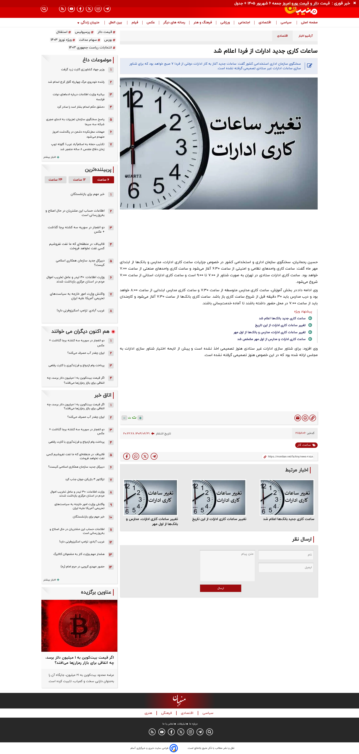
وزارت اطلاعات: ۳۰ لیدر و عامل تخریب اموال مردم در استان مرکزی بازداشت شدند (76, 279)
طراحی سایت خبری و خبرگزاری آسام (149, 748)
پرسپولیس (82, 32)
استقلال (62, 32)
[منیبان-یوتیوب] (71, 8)
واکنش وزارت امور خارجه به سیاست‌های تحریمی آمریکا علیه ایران (77, 296)
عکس (151, 23)
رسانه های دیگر (174, 23)
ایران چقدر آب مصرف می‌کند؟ (86, 353)
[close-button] (355, 3)
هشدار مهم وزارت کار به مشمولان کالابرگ (79, 554)
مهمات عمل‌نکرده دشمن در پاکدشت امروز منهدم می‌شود (78, 134)
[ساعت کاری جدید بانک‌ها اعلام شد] (287, 497)
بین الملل (116, 23)
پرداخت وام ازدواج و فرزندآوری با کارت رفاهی (76, 365)
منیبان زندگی (90, 23)
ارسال (221, 588)
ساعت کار (304, 445)
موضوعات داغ (97, 60)
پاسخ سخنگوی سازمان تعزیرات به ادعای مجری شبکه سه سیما (75, 121)
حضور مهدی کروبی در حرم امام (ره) (83, 567)
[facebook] (126, 456)
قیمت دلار (105, 32)
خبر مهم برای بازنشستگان (88, 194)
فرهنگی (167, 713)
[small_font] (124, 417)
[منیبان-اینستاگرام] (98, 8)
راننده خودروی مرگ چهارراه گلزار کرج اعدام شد (76, 82)
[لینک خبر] (312, 418)
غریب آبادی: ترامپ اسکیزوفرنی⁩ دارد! (81, 310)
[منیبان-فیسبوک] (80, 8)
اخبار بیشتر (49, 157)
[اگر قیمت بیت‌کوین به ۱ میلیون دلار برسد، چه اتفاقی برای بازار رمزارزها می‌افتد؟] (79, 626)
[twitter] (144, 456)
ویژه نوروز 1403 (61, 40)
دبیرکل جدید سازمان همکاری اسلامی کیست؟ (76, 467)
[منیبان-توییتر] (89, 8)
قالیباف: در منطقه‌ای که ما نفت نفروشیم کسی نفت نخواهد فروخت (77, 246)
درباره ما (193, 724)
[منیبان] (276, 9)
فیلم (135, 23)
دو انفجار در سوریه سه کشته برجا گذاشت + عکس (77, 343)
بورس (108, 40)
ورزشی (225, 23)
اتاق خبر (102, 395)
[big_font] (140, 417)
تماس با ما (168, 724)
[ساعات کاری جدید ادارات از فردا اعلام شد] (154, 456)
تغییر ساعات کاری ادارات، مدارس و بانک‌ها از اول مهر (270, 332)
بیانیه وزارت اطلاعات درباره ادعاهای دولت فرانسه (79, 96)
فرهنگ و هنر (203, 23)
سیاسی (287, 23)
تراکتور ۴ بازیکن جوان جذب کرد (85, 479)
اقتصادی (265, 23)
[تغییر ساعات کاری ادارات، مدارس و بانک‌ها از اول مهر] (150, 497)
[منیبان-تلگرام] (107, 8)
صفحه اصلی (309, 23)
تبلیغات (181, 724)
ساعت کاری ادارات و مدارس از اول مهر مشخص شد (271, 339)
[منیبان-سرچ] (209, 731)
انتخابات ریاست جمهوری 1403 (90, 47)
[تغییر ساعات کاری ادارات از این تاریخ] (219, 497)
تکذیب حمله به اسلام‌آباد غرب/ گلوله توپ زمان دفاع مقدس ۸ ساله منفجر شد (78, 146)
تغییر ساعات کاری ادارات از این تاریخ (280, 325)
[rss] (62, 8)
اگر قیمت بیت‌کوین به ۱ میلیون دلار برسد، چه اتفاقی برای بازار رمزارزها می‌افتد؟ (76, 380)
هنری (149, 713)
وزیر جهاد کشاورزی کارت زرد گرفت (83, 69)
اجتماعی (244, 23)
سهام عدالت (88, 40)
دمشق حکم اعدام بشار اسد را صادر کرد (81, 107)
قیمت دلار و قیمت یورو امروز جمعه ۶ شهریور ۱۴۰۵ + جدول (282, 3)
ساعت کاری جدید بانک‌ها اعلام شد (282, 318)
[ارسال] (297, 418)
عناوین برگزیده (96, 592)
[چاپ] (305, 418)
